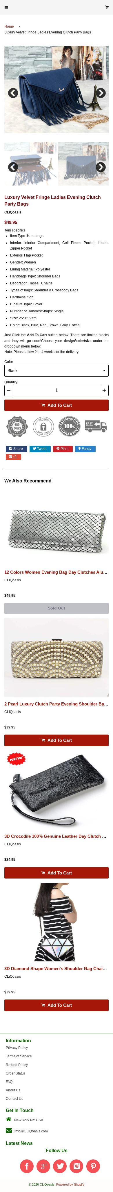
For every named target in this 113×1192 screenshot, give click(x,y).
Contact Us (14, 1099)
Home (9, 26)
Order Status (15, 1073)
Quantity (10, 382)
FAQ (9, 1082)
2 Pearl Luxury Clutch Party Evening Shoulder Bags (56, 704)
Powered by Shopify (70, 1184)
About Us (13, 1090)
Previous (13, 91)
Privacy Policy (17, 1048)
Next (100, 91)
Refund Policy (17, 1065)
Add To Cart (59, 405)
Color (8, 362)
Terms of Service (19, 1056)
